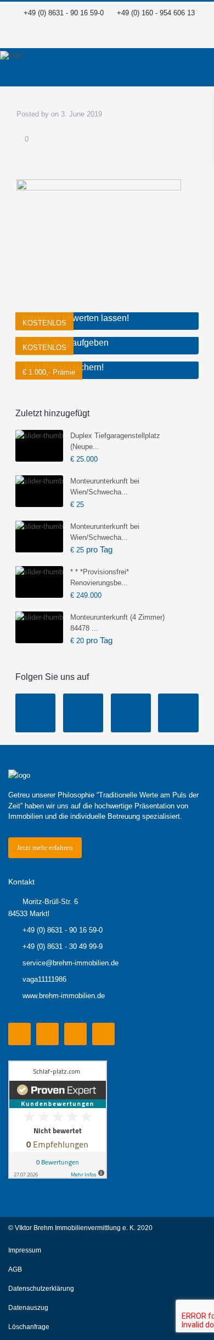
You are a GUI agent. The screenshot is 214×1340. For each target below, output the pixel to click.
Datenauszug (28, 1308)
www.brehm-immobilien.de (63, 996)
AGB (15, 1269)
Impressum (24, 1250)
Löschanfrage (28, 1327)
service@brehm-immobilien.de (70, 963)
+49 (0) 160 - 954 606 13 (156, 13)
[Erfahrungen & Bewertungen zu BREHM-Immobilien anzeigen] (57, 1119)
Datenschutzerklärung (41, 1288)
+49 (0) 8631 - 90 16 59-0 (64, 13)
